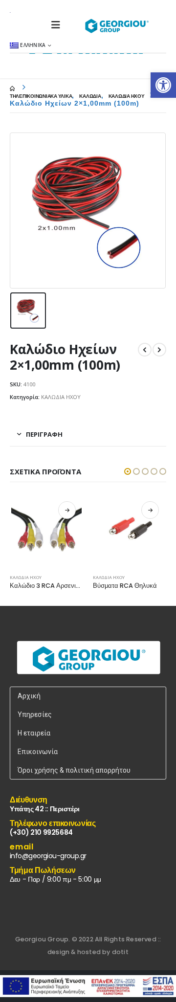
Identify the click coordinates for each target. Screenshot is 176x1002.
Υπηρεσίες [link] (35, 714)
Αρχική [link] (29, 696)
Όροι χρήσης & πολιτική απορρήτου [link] (74, 770)
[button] (127, 471)
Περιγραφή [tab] (44, 434)
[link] (163, 85)
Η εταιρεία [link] (34, 733)
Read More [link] (67, 510)
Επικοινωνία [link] (38, 752)
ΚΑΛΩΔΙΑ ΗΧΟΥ (61, 397)
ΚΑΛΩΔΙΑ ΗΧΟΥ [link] (26, 577)
